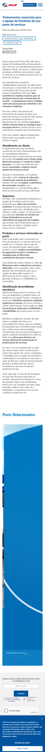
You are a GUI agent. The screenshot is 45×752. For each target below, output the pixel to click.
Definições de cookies (22, 743)
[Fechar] (42, 718)
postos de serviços (11, 38)
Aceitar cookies (22, 748)
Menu (40, 4)
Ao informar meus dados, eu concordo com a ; (11, 699)
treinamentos (28, 38)
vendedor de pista (12, 43)
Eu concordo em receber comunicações (31, 699)
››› (26, 653)
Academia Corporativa (29, 358)
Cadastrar (21, 693)
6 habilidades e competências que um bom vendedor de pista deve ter (20, 390)
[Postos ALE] (9, 5)
